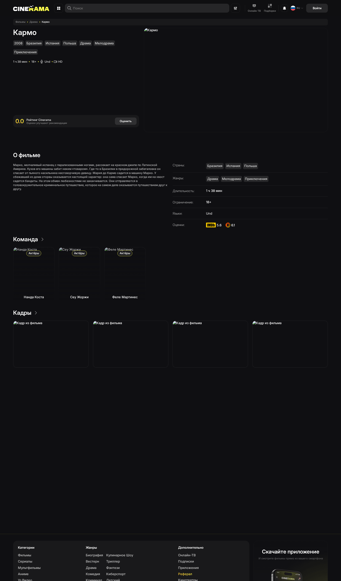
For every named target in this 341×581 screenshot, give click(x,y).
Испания (52, 43)
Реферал (185, 574)
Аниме (23, 574)
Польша (69, 43)
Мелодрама (104, 43)
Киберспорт (116, 574)
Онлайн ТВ (254, 10)
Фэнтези (113, 568)
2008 (18, 43)
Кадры (22, 312)
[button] (50, 344)
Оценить (126, 121)
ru (298, 8)
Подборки (270, 10)
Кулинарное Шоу (119, 555)
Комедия (93, 574)
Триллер (113, 561)
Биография (94, 555)
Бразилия (34, 43)
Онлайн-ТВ (187, 555)
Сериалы (25, 561)
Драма (33, 21)
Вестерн (92, 561)
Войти (317, 8)
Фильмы (20, 21)
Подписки (186, 561)
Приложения (188, 568)
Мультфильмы (29, 568)
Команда (25, 239)
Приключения (25, 52)
